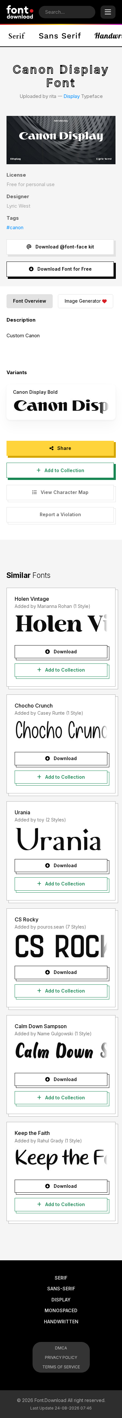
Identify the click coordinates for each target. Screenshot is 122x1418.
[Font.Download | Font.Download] (20, 12)
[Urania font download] (61, 839)
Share (63, 448)
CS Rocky (26, 919)
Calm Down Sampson (41, 1026)
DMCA (61, 1348)
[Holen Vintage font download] (61, 625)
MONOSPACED (61, 1310)
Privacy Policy (61, 1357)
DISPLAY (61, 1299)
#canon (15, 227)
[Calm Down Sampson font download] (61, 1053)
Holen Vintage (32, 599)
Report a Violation (60, 514)
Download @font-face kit (64, 246)
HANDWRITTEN (61, 1321)
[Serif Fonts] (17, 35)
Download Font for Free (64, 269)
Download (64, 651)
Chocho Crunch (34, 705)
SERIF (61, 1278)
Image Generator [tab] (83, 301)
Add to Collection (63, 470)
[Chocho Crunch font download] (61, 732)
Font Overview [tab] (29, 301)
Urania (22, 812)
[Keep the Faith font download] (61, 1160)
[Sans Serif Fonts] (60, 35)
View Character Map (63, 492)
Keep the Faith (32, 1133)
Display (71, 96)
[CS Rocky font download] (61, 946)
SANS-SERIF (61, 1288)
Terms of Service (61, 1366)
